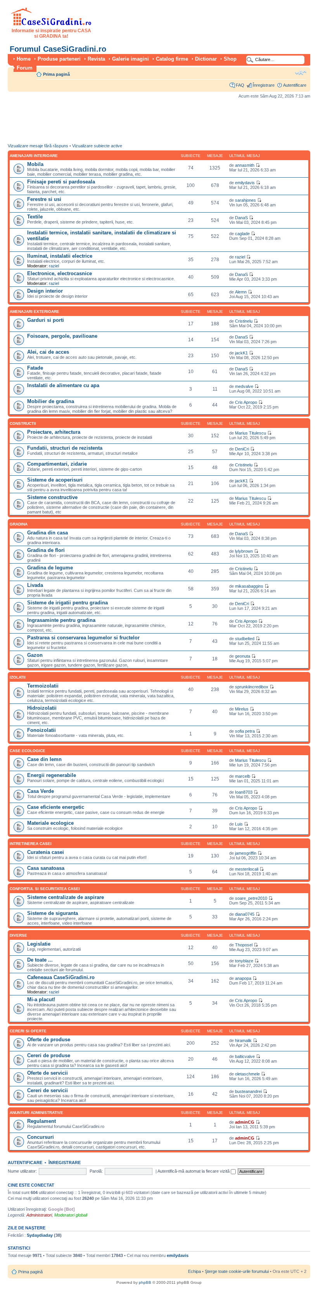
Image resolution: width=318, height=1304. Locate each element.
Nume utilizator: (22, 1171)
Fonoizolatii (41, 730)
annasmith (244, 165)
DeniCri (242, 449)
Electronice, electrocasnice (59, 273)
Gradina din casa (47, 533)
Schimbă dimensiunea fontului (300, 72)
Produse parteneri (59, 59)
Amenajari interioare (34, 156)
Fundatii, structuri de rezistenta (64, 448)
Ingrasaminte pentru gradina (61, 620)
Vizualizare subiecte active (97, 145)
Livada (35, 585)
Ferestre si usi (44, 199)
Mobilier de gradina (50, 401)
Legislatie (38, 944)
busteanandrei (248, 1091)
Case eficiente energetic (55, 807)
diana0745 (244, 914)
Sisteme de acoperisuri (55, 480)
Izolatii (18, 677)
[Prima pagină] (51, 24)
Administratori (39, 1215)
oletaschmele (247, 1074)
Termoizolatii (43, 686)
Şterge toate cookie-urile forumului (237, 1271)
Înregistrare (264, 85)
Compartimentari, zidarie (57, 464)
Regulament (41, 1121)
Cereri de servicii (47, 1090)
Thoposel (243, 945)
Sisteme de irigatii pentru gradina (67, 603)
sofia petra (245, 731)
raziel (54, 266)
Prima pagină (56, 74)
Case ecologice (27, 751)
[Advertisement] (149, 122)
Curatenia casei (45, 852)
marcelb (242, 776)
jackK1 (241, 353)
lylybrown (244, 551)
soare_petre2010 (251, 898)
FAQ (240, 85)
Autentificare (294, 85)
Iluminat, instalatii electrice (59, 256)
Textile (35, 217)
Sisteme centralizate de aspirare (65, 897)
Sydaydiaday (40, 1235)
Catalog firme (172, 59)
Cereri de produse (48, 1055)
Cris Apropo (246, 402)
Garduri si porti (45, 320)
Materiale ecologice (50, 823)
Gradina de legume (50, 568)
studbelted (244, 638)
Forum (25, 68)
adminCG (244, 1122)
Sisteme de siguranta (52, 913)
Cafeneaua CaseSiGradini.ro (61, 977)
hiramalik (243, 1040)
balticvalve (245, 1056)
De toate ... (40, 960)
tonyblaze (244, 960)
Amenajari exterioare (34, 311)
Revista (96, 59)
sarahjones (245, 200)
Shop (230, 59)
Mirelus (242, 709)
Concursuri (40, 1137)
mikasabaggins (249, 586)
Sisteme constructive (52, 497)
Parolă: (96, 1171)
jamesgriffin (245, 853)
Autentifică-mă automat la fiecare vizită (194, 1171)
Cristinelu (243, 321)
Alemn (241, 292)
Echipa (194, 1271)
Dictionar (206, 59)
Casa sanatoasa (45, 868)
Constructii (23, 423)
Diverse (18, 935)
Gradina (19, 524)
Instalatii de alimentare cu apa (63, 385)
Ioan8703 (243, 792)
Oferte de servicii (47, 1073)
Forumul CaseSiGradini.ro (58, 49)
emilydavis (245, 182)
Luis (239, 824)
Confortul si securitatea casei (45, 889)
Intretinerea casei (31, 843)
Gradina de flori (46, 550)
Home (24, 59)
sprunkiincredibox (251, 686)
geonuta (242, 656)
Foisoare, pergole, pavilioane (62, 336)
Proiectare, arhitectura (53, 432)
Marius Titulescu (250, 433)
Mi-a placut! (41, 999)
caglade (242, 233)
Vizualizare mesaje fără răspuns (38, 145)
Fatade (35, 368)
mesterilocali (246, 869)
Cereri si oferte (28, 1031)
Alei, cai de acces (48, 352)
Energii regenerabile (51, 775)
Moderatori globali (70, 1215)
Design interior (45, 291)
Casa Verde (40, 791)
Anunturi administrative (36, 1112)
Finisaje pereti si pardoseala (61, 182)
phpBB (145, 1282)
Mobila (35, 164)
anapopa (243, 978)
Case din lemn (44, 759)
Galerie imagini (130, 59)
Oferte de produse (48, 1039)
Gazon (35, 655)
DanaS (241, 217)
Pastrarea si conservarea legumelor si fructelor (83, 638)
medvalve (244, 386)
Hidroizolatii (42, 708)
